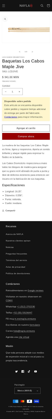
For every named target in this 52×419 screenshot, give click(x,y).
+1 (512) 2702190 (26, 306)
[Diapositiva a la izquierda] (19, 52)
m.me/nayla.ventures (25, 319)
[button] (3, 5)
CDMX (9, 300)
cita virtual (24, 337)
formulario (35, 325)
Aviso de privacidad (15, 267)
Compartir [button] (10, 210)
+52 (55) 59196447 (22, 312)
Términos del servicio (16, 260)
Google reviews (35, 290)
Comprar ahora (26, 136)
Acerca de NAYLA (14, 234)
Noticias (10, 247)
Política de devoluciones (18, 273)
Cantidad (6, 86)
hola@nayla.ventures (24, 331)
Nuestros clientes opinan (18, 241)
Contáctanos (10, 117)
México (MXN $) (24, 391)
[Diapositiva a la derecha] (32, 52)
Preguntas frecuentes (16, 254)
